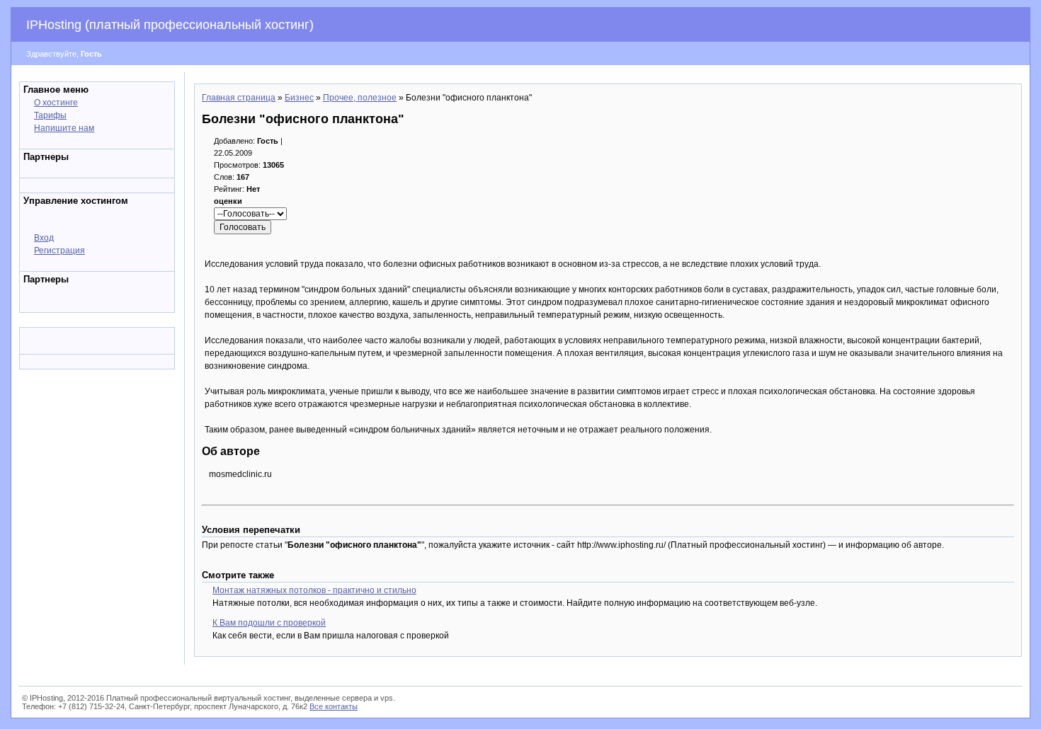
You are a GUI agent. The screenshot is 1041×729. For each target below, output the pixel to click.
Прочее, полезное (360, 98)
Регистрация (59, 251)
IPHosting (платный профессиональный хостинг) (170, 25)
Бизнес (299, 98)
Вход (44, 238)
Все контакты (333, 706)
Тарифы (50, 115)
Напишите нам (64, 128)
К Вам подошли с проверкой (269, 623)
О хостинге (56, 103)
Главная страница (238, 98)
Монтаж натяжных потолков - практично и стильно (314, 590)
